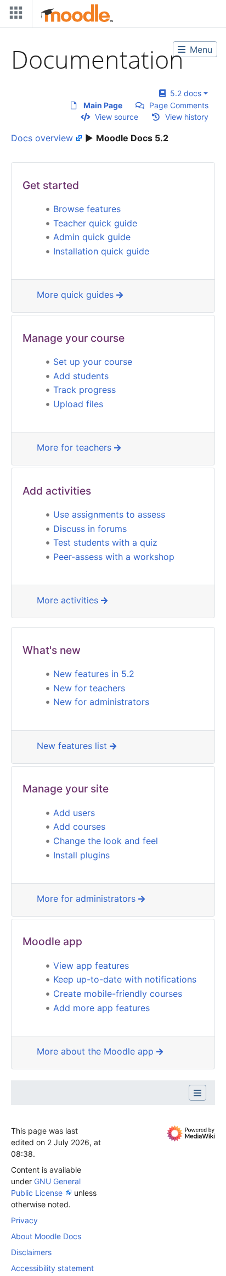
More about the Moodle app (96, 1051)
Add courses (79, 826)
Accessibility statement (52, 1268)
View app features (91, 965)
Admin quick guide (92, 236)
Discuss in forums (90, 528)
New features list (73, 745)
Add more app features (101, 1007)
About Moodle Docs (46, 1236)
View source (116, 116)
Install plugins (81, 855)
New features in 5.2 (93, 673)
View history (186, 116)
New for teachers (89, 688)
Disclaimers (31, 1252)
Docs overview (42, 137)
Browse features (87, 208)
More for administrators (87, 898)
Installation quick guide (101, 251)
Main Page (102, 105)
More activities (69, 600)
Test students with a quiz (105, 542)
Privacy (24, 1220)
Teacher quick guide (95, 223)
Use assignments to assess (109, 514)
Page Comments (178, 105)
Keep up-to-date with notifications (124, 979)
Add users (74, 812)
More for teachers (75, 447)
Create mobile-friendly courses (117, 993)
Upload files (78, 403)
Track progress (84, 389)
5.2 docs (183, 93)
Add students (81, 375)
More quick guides (76, 294)
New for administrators (101, 701)
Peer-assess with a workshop (113, 556)
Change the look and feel (105, 840)
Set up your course (92, 361)
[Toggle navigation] (13, 15)
